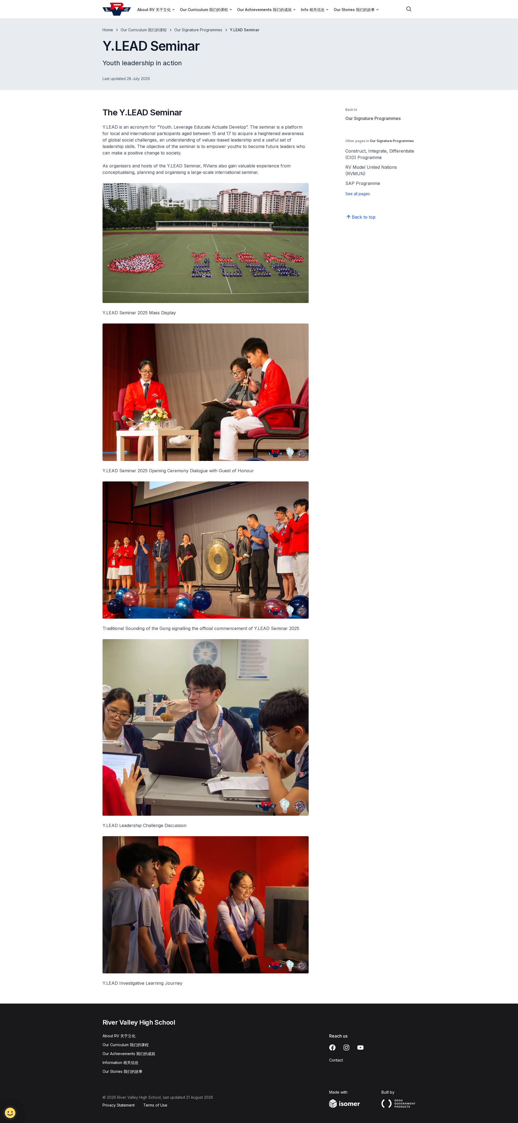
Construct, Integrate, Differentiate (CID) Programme (379, 154)
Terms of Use (155, 1105)
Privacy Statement (119, 1105)
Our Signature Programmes (198, 29)
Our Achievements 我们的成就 (129, 1053)
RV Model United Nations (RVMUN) (371, 170)
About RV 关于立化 (119, 1036)
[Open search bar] (409, 9)
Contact (336, 1060)
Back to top (364, 217)
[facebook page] (332, 1047)
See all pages (357, 193)
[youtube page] (360, 1047)
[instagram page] (346, 1047)
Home (108, 29)
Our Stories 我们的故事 (122, 1071)
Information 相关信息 (120, 1062)
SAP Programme (362, 183)
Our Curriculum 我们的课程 (144, 29)
